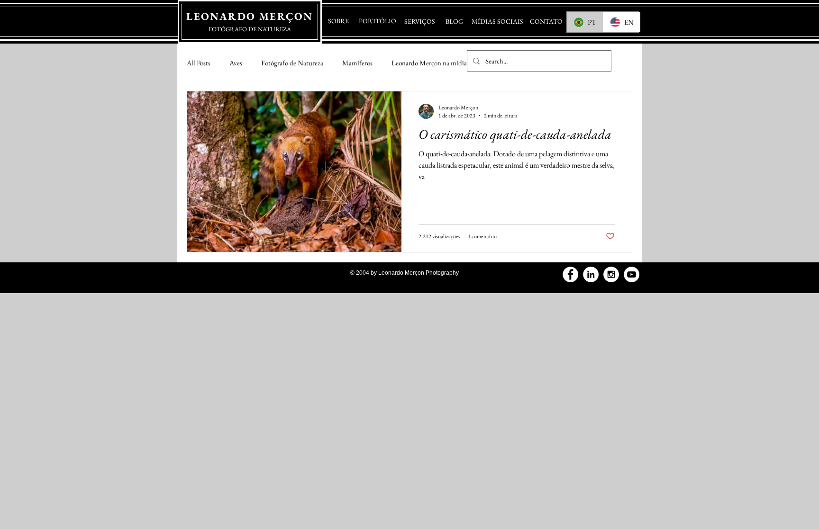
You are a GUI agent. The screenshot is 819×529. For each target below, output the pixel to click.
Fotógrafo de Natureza (292, 62)
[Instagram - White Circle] (611, 274)
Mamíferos (357, 62)
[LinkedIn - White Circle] (591, 274)
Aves (235, 62)
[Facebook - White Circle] (570, 274)
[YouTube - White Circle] (631, 274)
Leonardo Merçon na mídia (429, 62)
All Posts (198, 62)
